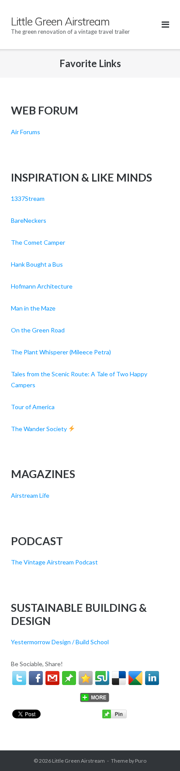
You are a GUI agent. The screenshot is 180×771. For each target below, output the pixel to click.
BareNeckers (28, 220)
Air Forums (25, 132)
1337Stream (28, 198)
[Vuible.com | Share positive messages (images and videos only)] (69, 682)
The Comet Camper (38, 242)
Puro (140, 760)
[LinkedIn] (152, 678)
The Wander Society (39, 428)
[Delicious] (119, 678)
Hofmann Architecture (42, 286)
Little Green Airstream (78, 760)
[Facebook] (36, 678)
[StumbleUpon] (102, 678)
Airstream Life (30, 495)
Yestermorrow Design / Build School (60, 642)
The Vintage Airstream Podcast (54, 562)
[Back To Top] (158, 750)
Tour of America (33, 406)
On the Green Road (38, 330)
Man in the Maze (33, 308)
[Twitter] (19, 678)
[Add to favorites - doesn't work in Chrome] (86, 678)
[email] (52, 678)
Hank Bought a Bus (37, 264)
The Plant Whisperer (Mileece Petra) (61, 352)
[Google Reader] (135, 678)
